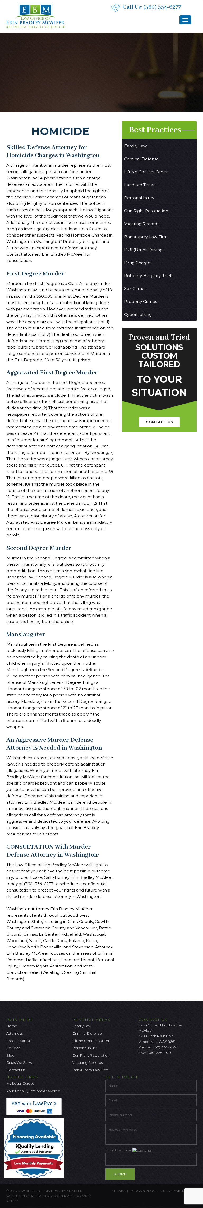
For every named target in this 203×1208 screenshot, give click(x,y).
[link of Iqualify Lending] (35, 1148)
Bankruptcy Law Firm (146, 236)
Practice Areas (18, 1041)
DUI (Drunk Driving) (144, 249)
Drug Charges (138, 262)
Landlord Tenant (140, 184)
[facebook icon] (142, 1066)
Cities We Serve (19, 1062)
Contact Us (159, 422)
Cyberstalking (138, 314)
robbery (95, 340)
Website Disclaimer (23, 1196)
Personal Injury (139, 197)
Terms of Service (58, 1196)
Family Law (135, 145)
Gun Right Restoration (146, 210)
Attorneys (14, 1033)
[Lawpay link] (35, 1106)
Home (11, 1026)
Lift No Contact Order (146, 171)
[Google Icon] (160, 1066)
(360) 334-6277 (162, 7)
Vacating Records (141, 223)
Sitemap (119, 1191)
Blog (10, 1055)
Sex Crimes (135, 288)
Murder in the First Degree (57, 382)
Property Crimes (140, 301)
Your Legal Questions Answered (33, 1091)
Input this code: (118, 1150)
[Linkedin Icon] (169, 1066)
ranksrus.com (184, 1191)
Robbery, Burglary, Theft (148, 275)
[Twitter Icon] (151, 1066)
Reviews (13, 1048)
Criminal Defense (141, 158)
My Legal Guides (20, 1083)
